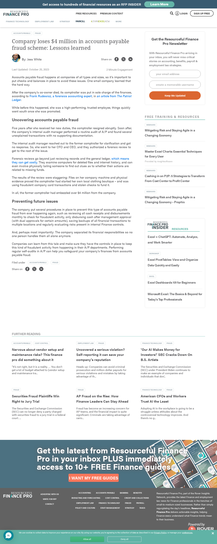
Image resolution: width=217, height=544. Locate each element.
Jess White (34, 59)
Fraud (38, 33)
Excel (151, 276)
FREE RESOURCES (86, 13)
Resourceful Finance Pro (16, 13)
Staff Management (110, 508)
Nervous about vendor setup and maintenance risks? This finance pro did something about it (38, 354)
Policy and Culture (85, 508)
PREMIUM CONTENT (111, 13)
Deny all (124, 539)
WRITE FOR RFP (49, 499)
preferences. (187, 532)
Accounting (84, 493)
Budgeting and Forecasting (86, 498)
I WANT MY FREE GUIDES (93, 478)
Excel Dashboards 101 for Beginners (172, 282)
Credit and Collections (136, 498)
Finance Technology (152, 343)
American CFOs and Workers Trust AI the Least (163, 398)
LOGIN (184, 13)
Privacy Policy (160, 532)
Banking (124, 493)
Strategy (129, 508)
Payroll (140, 503)
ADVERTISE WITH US (50, 494)
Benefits (137, 493)
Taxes (142, 508)
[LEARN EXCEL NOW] (100, 21)
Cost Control (41, 343)
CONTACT (49, 504)
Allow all (87, 539)
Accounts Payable (21, 33)
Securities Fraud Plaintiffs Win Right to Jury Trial (35, 398)
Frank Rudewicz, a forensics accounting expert (60, 96)
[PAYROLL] (80, 21)
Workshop (154, 253)
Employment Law (86, 343)
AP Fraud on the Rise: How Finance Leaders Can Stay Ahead (102, 398)
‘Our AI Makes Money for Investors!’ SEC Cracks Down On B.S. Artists (166, 354)
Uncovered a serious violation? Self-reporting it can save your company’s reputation (100, 354)
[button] (8, 535)
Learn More (159, 4)
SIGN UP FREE (202, 13)
